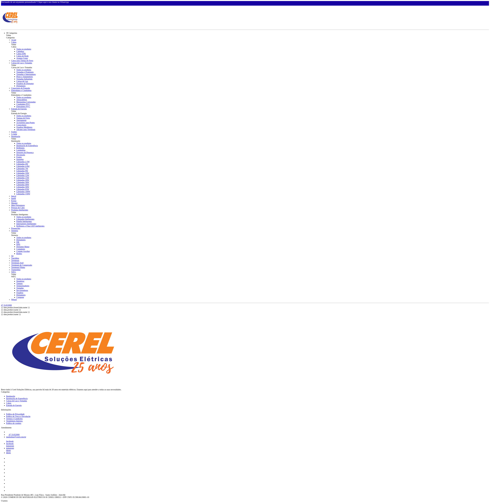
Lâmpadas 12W (22, 175)
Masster (14, 203)
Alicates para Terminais (25, 129)
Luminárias (20, 150)
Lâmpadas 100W (23, 191)
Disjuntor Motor (22, 247)
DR (17, 242)
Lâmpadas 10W (22, 173)
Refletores (20, 148)
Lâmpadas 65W (22, 189)
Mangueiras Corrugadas (26, 102)
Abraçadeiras (21, 100)
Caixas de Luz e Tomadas (21, 63)
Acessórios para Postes (25, 123)
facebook (10, 441)
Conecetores (21, 125)
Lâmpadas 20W (22, 180)
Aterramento (21, 120)
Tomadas (20, 288)
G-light (14, 134)
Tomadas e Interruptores (26, 74)
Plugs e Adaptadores (24, 77)
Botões (19, 254)
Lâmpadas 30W (22, 182)
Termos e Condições (14, 419)
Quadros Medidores (24, 127)
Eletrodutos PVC (23, 106)
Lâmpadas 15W (22, 178)
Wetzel (14, 299)
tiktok (8, 450)
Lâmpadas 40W (22, 185)
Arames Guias (22, 58)
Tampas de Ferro (23, 118)
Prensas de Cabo (18, 208)
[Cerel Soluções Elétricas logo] (10, 26)
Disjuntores (21, 86)
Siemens (14, 231)
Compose (20, 297)
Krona (13, 201)
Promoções (15, 228)
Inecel (13, 196)
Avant (13, 40)
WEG (13, 272)
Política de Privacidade (15, 414)
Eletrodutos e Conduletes (21, 90)
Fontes (19, 157)
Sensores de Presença (25, 152)
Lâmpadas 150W (23, 194)
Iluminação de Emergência (27, 146)
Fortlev (14, 132)
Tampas (19, 283)
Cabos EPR (21, 54)
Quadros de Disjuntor (25, 83)
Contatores (20, 249)
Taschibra (15, 258)
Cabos (13, 42)
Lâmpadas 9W (22, 171)
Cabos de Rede (22, 56)
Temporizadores (22, 286)
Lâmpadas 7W (22, 168)
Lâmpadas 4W (22, 164)
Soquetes (20, 159)
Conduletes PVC (23, 104)
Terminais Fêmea (18, 267)
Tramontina (15, 270)
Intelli (13, 198)
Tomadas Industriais (24, 79)
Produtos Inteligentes (19, 210)
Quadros (19, 293)
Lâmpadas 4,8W (23, 166)
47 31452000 (6, 305)
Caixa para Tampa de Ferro (22, 60)
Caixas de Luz (22, 81)
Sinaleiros (20, 281)
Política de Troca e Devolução (18, 416)
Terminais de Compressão (21, 265)
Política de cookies (13, 423)
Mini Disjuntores (18, 205)
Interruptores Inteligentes (26, 224)
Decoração (20, 155)
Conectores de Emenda (20, 88)
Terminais (15, 260)
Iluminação (15, 136)
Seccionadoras (22, 290)
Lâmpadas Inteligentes (25, 219)
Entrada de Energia (19, 109)
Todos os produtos (23, 49)
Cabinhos (20, 51)
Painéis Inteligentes (24, 221)
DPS (18, 244)
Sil (12, 256)
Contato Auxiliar (23, 251)
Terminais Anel (17, 263)
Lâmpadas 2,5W (23, 162)
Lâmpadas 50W (22, 187)
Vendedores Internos (14, 421)
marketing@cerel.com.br (16, 437)
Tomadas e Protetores (25, 72)
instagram (10, 446)
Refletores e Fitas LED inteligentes (30, 226)
